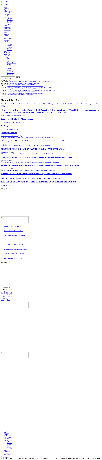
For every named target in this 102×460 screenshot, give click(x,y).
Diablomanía (7, 27)
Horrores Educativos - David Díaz (9, 136)
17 (6, 294)
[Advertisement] (48, 204)
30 (4, 298)
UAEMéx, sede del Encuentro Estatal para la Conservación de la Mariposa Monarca (35, 141)
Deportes (6, 10)
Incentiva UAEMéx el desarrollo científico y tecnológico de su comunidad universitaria (36, 174)
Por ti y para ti (7, 126)
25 (8, 296)
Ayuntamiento (7, 28)
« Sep (2, 300)
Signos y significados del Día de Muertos (17, 119)
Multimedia (7, 30)
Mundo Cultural (8, 12)
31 (6, 298)
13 (11, 293)
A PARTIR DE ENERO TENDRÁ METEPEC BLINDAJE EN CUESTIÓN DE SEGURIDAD (39, 182)
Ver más (6, 57)
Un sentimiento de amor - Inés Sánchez (10, 129)
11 (7, 293)
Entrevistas (10, 20)
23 (4, 296)
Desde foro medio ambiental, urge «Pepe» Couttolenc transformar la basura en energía (36, 157)
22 (3, 296)
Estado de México (8, 11)
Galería (5, 25)
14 (1, 294)
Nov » (8, 300)
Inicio (5, 7)
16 (4, 294)
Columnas (6, 8)
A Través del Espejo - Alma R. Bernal (10, 122)
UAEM (6, 15)
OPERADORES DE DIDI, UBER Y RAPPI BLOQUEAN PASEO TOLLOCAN (33, 149)
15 (3, 294)
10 (6, 293)
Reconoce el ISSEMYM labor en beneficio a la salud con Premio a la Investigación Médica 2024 (40, 165)
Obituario (9, 24)
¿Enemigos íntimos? (9, 133)
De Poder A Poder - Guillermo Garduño (11, 115)
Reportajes (9, 21)
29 (3, 298)
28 (1, 298)
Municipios (6, 14)
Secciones (6, 17)
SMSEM (9, 22)
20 (11, 294)
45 (4, 192)
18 (8, 294)
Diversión (9, 18)
